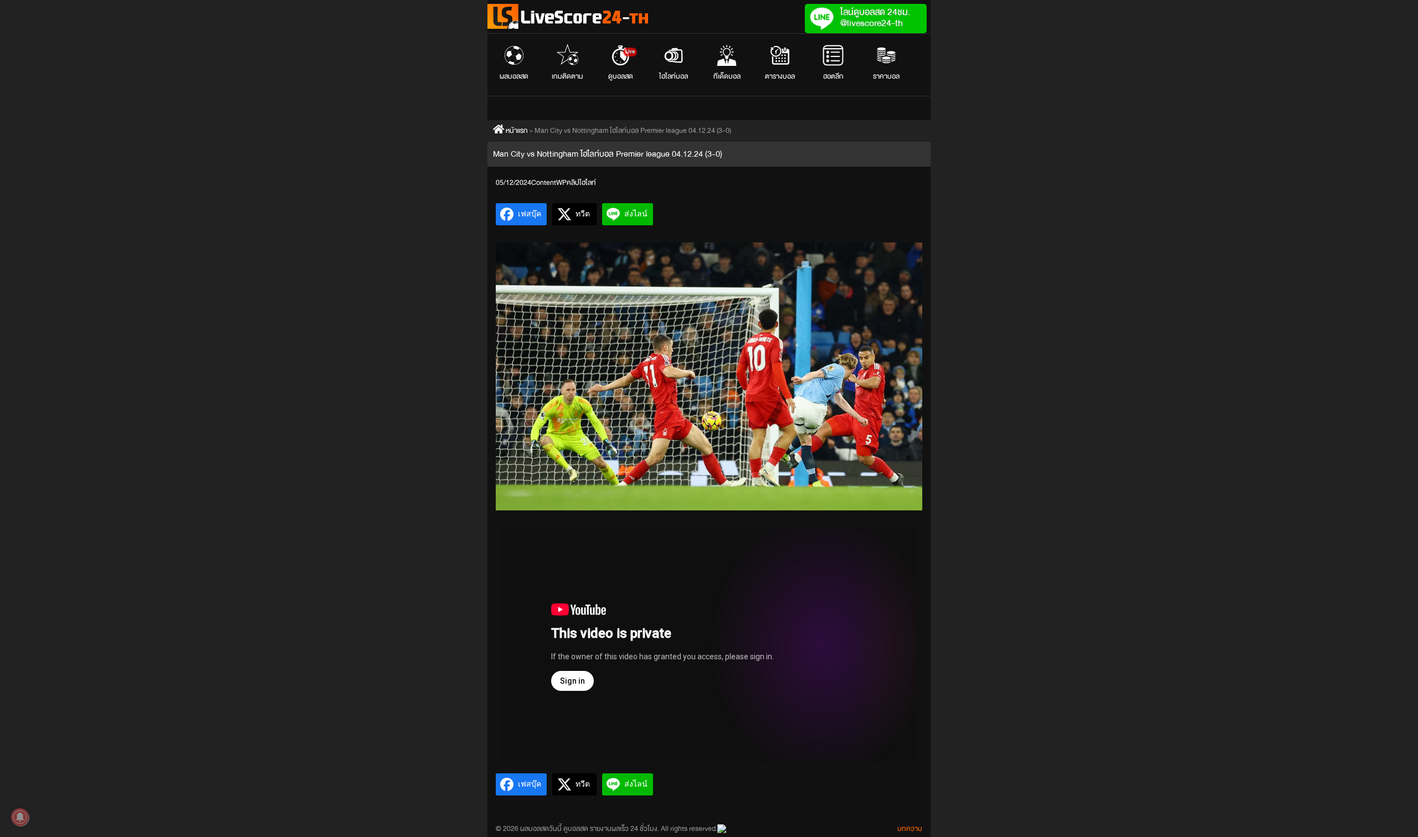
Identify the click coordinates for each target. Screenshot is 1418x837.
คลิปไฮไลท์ (581, 183)
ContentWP (549, 183)
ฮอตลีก (833, 76)
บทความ (909, 829)
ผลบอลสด (514, 76)
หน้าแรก (516, 131)
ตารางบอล (780, 76)
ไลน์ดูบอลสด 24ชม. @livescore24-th (875, 17)
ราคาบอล (886, 76)
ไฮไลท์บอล (673, 76)
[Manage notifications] (20, 817)
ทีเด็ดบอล (727, 76)
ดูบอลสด (621, 64)
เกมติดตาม (567, 76)
